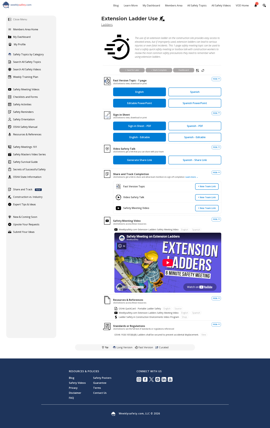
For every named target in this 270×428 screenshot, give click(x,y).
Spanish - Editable (195, 137)
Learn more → (191, 177)
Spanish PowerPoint (195, 103)
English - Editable (139, 137)
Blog (116, 5)
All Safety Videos (221, 5)
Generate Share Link (139, 160)
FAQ (71, 398)
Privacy (73, 388)
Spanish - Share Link (195, 160)
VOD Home (242, 5)
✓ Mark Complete (159, 70)
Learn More (131, 5)
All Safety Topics (197, 5)
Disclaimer (75, 393)
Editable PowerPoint (139, 103)
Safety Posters (102, 378)
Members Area (173, 5)
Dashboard (184, 70)
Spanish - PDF (195, 126)
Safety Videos (77, 383)
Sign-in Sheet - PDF (139, 126)
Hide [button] (215, 79)
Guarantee (99, 383)
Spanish (195, 92)
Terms (97, 388)
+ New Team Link (207, 186)
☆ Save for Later (132, 70)
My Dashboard (151, 5)
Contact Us (100, 393)
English (139, 92)
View (203, 334)
